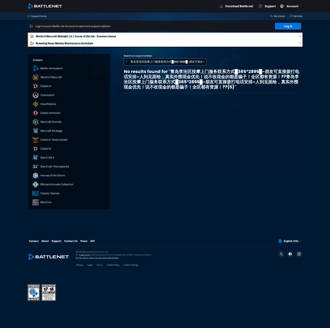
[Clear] (203, 61)
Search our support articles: (138, 56)
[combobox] (165, 61)
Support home (39, 16)
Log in (288, 26)
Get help (297, 16)
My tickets (279, 16)
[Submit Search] (126, 61)
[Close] (299, 36)
